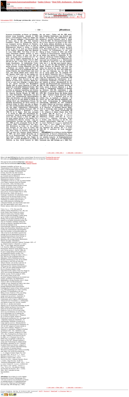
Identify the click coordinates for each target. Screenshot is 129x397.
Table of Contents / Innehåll (14, 8)
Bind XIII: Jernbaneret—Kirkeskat (67, 2)
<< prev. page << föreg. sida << (55, 152)
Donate (34, 10)
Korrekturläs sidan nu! (52, 159)
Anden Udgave (44, 2)
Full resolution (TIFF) (7, 20)
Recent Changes (27, 10)
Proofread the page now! (53, 157)
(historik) (34, 163)
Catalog (20, 10)
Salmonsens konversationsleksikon (21, 2)
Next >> (33, 8)
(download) (54, 391)
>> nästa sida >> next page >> (74, 152)
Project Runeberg (11, 10)
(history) (30, 162)
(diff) (26, 162)
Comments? (40, 10)
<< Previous (26, 8)
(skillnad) (28, 163)
